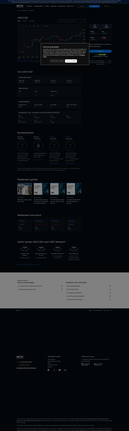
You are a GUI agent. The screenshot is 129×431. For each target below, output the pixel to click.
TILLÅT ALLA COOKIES (71, 60)
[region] (65, 54)
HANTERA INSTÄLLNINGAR (57, 60)
